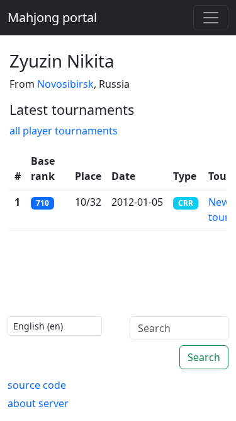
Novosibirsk (65, 84)
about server (38, 403)
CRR (185, 203)
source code (37, 385)
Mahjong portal (52, 17)
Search (204, 357)
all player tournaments (63, 131)
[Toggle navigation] (210, 17)
